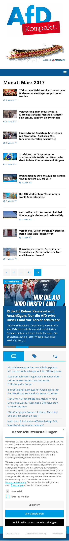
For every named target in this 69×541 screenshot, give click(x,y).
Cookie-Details (12, 533)
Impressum (58, 533)
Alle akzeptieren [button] (34, 513)
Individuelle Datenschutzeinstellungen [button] (35, 522)
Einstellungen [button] (17, 485)
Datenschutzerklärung (15, 482)
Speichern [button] (34, 504)
